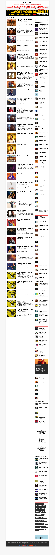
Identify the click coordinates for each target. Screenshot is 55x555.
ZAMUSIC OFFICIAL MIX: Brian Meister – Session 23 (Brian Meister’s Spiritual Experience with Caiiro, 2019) (43, 305)
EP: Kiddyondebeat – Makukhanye (24, 89)
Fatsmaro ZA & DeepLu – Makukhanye (25, 164)
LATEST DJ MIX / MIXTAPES (39, 402)
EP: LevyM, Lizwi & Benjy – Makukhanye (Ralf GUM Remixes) (25, 301)
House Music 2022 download (42, 454)
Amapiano (43, 509)
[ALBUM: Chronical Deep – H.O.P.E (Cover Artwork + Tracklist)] (36, 218)
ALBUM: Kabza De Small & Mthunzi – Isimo (42, 122)
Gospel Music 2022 (41, 450)
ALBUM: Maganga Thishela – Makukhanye (23, 37)
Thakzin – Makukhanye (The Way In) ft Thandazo (25, 20)
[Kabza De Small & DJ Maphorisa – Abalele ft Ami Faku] (36, 181)
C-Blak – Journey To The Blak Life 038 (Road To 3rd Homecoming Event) (43, 418)
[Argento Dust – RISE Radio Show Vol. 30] (36, 492)
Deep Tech (42, 518)
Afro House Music (43, 508)
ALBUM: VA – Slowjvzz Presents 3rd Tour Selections (43, 144)
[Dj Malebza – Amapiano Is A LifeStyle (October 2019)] (36, 333)
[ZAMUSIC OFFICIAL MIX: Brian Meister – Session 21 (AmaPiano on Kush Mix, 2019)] (36, 316)
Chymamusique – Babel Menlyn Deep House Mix (43, 422)
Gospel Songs (42, 521)
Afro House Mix (38, 508)
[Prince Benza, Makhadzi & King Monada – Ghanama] (36, 194)
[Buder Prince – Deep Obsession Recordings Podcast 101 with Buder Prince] (36, 487)
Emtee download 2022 (41, 441)
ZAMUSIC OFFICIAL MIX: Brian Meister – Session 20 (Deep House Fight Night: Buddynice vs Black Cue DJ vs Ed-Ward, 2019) (43, 321)
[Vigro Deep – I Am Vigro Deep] (36, 173)
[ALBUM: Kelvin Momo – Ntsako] (36, 79)
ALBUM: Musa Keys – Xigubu (43, 53)
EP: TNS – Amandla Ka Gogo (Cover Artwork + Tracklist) (43, 221)
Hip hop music (41, 524)
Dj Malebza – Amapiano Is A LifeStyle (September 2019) (43, 340)
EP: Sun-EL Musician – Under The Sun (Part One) (43, 46)
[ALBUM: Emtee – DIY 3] (36, 83)
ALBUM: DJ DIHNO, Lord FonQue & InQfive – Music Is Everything (43, 136)
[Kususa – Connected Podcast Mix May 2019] (36, 474)
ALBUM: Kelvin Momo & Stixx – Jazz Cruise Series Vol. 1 (43, 86)
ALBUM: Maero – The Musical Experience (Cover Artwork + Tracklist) (43, 235)
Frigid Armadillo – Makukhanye (23, 255)
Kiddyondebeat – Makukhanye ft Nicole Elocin (25, 174)
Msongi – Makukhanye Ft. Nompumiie (25, 133)
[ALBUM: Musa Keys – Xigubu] (36, 266)
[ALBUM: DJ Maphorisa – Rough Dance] (36, 71)
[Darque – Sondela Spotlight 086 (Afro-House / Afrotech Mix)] (36, 406)
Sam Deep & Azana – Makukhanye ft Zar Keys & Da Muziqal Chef (25, 82)
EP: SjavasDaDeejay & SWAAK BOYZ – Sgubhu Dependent (43, 58)
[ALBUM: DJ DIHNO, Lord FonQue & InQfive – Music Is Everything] (36, 137)
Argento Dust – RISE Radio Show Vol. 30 (43, 491)
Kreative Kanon (34, 544)
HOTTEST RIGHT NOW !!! (39, 22)
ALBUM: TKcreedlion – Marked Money (43, 148)
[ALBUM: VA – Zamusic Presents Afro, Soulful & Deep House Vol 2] (36, 289)
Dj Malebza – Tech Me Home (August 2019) (43, 336)
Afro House (42, 505)
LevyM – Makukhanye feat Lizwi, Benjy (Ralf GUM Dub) (25, 273)
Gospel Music (37, 521)
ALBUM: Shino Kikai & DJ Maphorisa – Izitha (42, 102)
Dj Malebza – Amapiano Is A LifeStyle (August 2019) (43, 344)
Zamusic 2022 (42, 429)
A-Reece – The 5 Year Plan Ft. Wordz (43, 201)
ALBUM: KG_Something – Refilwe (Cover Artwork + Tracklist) (43, 226)
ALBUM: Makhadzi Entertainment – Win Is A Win (43, 66)
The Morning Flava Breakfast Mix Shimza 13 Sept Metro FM (43, 464)
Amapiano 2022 (37, 511)
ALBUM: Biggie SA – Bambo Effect (43, 128)
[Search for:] (42, 20)
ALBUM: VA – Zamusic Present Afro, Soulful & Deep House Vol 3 (43, 284)
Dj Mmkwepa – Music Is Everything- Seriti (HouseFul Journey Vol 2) (43, 351)
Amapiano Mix (42, 512)
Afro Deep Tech (38, 505)
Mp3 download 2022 (41, 438)
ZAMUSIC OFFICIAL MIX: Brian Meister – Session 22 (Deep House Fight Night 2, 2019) (43, 311)
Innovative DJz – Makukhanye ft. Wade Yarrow (25, 247)
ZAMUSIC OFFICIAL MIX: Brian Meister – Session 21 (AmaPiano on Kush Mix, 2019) (43, 315)
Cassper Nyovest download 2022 (41, 436)
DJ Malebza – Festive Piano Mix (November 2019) (43, 328)
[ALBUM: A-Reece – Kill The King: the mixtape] (36, 91)
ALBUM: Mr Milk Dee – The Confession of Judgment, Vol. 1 (43, 140)
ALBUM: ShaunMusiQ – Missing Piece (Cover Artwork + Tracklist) (43, 230)
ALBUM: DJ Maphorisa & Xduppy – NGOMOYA (43, 74)
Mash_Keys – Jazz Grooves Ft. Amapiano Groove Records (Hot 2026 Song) (43, 33)
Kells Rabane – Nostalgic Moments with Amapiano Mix (43, 499)
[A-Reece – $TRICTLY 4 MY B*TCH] (36, 206)
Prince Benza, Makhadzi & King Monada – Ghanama (43, 193)
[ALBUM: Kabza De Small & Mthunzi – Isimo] (36, 123)
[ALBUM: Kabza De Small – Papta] (36, 26)
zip (45, 530)
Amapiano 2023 (43, 511)
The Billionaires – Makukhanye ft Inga (25, 155)
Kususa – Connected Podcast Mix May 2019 (43, 473)
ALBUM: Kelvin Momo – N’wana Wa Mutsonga (43, 37)
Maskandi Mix (43, 527)
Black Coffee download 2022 (42, 443)
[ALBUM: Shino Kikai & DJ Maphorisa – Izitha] (36, 103)
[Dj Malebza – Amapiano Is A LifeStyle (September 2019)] (36, 341)
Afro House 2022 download (41, 453)
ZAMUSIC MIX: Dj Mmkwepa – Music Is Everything (43, 355)
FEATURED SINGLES (38, 170)
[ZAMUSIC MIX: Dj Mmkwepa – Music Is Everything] (36, 356)
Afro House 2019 (38, 506)
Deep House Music (38, 518)
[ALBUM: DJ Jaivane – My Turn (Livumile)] (36, 119)
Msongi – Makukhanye (21, 144)
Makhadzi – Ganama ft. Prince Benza (43, 189)
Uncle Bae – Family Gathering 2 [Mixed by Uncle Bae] (43, 495)
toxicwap (42, 530)
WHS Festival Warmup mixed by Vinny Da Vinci (43, 460)
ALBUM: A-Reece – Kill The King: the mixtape (43, 90)
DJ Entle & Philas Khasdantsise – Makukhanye (23, 220)
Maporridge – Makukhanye (22, 45)
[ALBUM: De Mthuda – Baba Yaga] (36, 111)
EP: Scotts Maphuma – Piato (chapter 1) (43, 41)
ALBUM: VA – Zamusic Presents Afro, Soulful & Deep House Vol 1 (43, 294)
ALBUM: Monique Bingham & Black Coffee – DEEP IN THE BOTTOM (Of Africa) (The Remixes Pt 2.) (43, 161)
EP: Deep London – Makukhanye (23, 115)
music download (41, 440)
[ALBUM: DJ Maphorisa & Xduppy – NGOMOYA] (36, 75)
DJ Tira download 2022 (41, 442)
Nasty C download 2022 (41, 435)
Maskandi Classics (38, 527)
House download (41, 451)
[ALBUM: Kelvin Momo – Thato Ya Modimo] (36, 63)
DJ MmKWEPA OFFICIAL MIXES (39, 348)
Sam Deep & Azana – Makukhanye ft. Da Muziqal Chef (25, 108)
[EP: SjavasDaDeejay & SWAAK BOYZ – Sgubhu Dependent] (36, 270)
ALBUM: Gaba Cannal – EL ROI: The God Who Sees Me (43, 50)
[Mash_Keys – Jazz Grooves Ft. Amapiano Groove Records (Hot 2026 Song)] (36, 34)
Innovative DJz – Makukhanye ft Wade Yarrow (25, 192)
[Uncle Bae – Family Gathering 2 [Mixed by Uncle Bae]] (36, 496)
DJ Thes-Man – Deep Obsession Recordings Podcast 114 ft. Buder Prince (43, 482)
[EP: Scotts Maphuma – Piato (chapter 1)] (36, 254)
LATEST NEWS (37, 214)
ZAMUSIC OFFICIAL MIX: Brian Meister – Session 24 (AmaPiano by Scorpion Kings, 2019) (43, 300)
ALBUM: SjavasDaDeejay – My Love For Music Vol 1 (43, 98)
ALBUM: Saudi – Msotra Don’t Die (43, 106)
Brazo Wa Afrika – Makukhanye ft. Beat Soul (25, 183)
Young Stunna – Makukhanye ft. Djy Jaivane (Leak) (24, 238)
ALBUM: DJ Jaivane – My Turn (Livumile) (43, 118)
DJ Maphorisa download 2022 (42, 446)
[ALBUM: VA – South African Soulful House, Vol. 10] (36, 167)
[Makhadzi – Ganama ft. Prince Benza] (36, 190)
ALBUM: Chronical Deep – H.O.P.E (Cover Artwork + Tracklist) (42, 217)
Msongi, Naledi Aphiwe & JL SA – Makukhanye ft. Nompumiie (23, 63)
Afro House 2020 (43, 506)
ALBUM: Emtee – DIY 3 (42, 81)
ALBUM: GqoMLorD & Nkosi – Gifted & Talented (43, 153)
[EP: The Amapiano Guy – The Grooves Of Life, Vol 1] (36, 30)
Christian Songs (38, 515)
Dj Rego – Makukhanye (21, 201)
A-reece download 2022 (41, 434)
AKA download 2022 (41, 437)
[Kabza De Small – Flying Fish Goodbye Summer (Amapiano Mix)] (36, 410)
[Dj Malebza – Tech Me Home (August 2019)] (36, 337)
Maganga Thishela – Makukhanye (24, 54)
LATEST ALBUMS (37, 126)
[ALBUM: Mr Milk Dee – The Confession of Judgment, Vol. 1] (36, 391)
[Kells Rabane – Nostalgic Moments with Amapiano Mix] (36, 500)
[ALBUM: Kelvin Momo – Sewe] (36, 95)
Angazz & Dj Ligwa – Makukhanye (24, 263)
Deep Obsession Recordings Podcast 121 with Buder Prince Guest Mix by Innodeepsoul (43, 468)
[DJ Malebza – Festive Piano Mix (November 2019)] (36, 329)
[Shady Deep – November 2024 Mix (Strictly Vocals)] (36, 414)
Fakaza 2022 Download (41, 445)
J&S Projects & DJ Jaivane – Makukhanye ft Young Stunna (25, 229)
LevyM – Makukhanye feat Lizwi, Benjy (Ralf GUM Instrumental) (25, 291)
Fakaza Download (41, 444)
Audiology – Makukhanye (22, 210)
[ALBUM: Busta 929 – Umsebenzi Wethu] (36, 115)
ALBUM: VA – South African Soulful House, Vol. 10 (43, 166)
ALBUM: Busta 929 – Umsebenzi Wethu (43, 114)
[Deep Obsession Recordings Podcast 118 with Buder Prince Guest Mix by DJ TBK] (36, 478)
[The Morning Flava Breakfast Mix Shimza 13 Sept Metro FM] (36, 465)
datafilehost (43, 515)
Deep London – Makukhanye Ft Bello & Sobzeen (25, 125)
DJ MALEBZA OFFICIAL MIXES (39, 325)
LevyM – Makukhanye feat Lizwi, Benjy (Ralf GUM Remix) (25, 282)
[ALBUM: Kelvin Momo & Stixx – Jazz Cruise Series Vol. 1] (36, 87)
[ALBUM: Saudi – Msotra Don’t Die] (36, 107)
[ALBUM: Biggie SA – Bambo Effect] (36, 129)
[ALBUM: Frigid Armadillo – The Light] (36, 133)
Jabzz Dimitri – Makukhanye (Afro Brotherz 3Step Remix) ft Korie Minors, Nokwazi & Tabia (25, 73)
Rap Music (39, 530)
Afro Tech (37, 509)
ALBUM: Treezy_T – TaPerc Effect (43, 157)
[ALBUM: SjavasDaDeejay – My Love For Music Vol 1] (36, 99)
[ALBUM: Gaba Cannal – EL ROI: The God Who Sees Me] (36, 262)
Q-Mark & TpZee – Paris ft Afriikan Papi (43, 176)
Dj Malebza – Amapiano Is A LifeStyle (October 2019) (43, 332)
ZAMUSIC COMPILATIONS (39, 281)
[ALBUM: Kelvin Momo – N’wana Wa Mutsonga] (36, 250)
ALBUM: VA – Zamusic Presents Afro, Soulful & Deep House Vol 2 (43, 289)
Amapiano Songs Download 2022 (41, 432)
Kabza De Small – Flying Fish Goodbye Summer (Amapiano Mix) (43, 409)
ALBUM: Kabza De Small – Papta (43, 24)
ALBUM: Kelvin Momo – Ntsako (43, 77)
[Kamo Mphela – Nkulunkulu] (36, 198)
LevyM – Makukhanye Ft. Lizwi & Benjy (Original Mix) (25, 310)
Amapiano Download (42, 433)
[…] (29, 50)
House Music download (41, 452)
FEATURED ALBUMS (38, 239)
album (40, 509)
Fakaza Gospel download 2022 (41, 449)
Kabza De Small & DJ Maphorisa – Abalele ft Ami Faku (43, 180)
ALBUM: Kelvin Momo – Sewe (43, 93)
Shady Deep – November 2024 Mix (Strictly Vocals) (43, 413)
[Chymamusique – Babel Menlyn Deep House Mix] (36, 423)
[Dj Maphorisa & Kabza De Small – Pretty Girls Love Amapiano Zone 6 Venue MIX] (36, 185)
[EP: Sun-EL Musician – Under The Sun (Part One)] (36, 258)
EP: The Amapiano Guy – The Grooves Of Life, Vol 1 (43, 29)
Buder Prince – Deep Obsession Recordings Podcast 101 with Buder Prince (43, 487)
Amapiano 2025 (37, 512)
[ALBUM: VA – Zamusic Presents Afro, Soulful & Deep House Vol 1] (36, 294)
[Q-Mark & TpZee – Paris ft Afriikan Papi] (36, 177)
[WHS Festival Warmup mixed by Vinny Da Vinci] (36, 461)
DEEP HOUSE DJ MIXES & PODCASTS (40, 457)
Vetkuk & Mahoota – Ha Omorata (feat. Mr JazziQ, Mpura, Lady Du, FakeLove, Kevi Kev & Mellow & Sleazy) (43, 210)
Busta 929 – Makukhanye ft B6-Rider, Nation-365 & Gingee (24, 99)
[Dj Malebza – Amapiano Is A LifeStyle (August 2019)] (36, 345)
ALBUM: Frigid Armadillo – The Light (43, 132)
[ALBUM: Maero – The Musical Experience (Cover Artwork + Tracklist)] (36, 235)
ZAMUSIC (25, 21)
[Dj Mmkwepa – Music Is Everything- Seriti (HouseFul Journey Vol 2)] (36, 351)
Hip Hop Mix (37, 524)
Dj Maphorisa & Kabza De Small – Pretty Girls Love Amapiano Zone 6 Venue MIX (43, 185)
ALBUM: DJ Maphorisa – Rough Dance (43, 70)
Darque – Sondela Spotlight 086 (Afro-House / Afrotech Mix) (43, 405)
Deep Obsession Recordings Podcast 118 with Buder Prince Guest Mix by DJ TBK (43, 477)
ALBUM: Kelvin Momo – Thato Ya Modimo (43, 62)
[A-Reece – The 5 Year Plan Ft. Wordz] (36, 202)
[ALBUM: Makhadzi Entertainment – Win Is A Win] (36, 67)
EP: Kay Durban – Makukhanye (23, 28)
